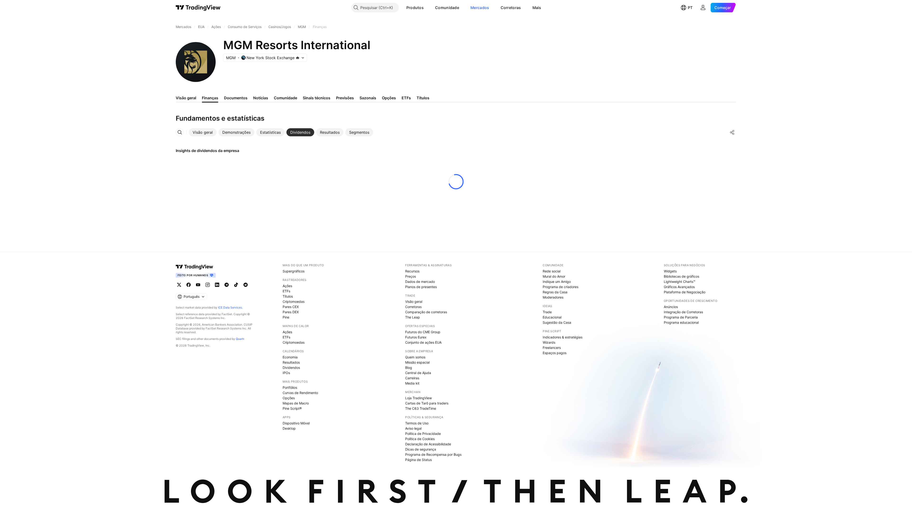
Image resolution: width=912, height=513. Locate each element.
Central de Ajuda (418, 373)
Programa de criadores (560, 287)
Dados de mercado (420, 282)
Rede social (551, 271)
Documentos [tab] (235, 97)
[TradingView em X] (179, 284)
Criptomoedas (293, 301)
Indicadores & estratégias (562, 337)
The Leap (412, 317)
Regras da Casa (555, 292)
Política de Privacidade (423, 434)
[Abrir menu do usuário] (703, 7)
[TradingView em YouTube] (198, 284)
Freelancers (552, 348)
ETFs (286, 291)
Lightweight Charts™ (679, 282)
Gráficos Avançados (679, 287)
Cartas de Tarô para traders (426, 403)
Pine (286, 317)
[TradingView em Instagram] (207, 284)
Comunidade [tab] (285, 97)
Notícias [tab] (260, 97)
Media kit (412, 383)
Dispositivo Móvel (296, 423)
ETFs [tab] (406, 97)
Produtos (415, 7)
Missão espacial (417, 362)
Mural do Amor (554, 276)
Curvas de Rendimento (300, 393)
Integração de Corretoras (683, 312)
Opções (289, 398)
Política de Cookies (420, 439)
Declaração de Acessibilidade (428, 444)
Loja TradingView (418, 398)
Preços (410, 276)
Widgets (670, 271)
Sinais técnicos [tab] (316, 97)
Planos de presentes (421, 287)
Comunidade (447, 7)
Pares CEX (291, 307)
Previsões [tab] (345, 97)
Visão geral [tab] (186, 97)
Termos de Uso (416, 423)
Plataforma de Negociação (684, 292)
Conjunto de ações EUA (423, 342)
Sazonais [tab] (368, 97)
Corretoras (511, 7)
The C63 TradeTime (420, 408)
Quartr (240, 339)
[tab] (203, 132)
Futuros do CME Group (422, 332)
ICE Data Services (230, 307)
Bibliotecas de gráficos (681, 276)
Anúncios (671, 307)
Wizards (549, 342)
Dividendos (291, 368)
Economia (290, 357)
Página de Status (418, 460)
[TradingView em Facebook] (188, 284)
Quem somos (415, 357)
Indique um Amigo (557, 282)
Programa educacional (681, 322)
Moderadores (553, 297)
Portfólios (290, 387)
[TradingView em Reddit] (245, 284)
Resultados (291, 362)
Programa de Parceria (681, 317)
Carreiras (412, 378)
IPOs (286, 373)
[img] (297, 58)
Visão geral (413, 301)
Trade (547, 312)
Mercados (479, 7)
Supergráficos (293, 271)
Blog (408, 368)
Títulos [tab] (423, 97)
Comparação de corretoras (426, 312)
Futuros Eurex (416, 337)
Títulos (288, 296)
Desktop (289, 428)
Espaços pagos (554, 353)
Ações (287, 286)
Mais (536, 7)
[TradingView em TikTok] (236, 284)
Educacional (552, 317)
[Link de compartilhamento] (732, 132)
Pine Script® (292, 408)
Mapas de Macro (296, 403)
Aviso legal (413, 428)
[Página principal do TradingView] (198, 7)
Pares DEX (291, 312)
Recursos (412, 271)
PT (690, 7)
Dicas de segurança (420, 449)
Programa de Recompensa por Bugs (433, 454)
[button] (427, 7)
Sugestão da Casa (557, 322)
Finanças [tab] (210, 97)
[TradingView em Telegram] (226, 284)
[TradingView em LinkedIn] (217, 284)
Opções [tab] (389, 97)
